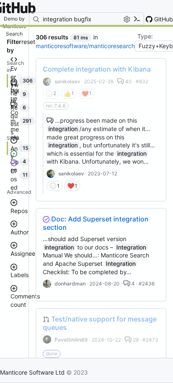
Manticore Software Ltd (32, 372)
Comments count (25, 300)
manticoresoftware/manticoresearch (85, 45)
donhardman (70, 283)
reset (28, 41)
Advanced (19, 192)
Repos (19, 210)
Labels (19, 274)
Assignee (22, 253)
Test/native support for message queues (100, 323)
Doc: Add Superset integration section (96, 223)
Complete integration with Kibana (97, 69)
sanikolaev (67, 81)
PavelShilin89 (71, 340)
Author (19, 232)
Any (14, 152)
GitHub (162, 19)
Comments (14, 125)
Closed (14, 179)
